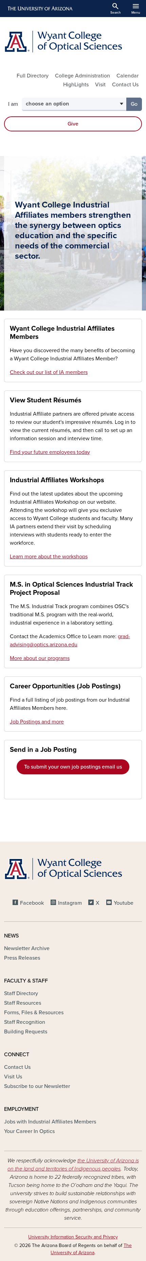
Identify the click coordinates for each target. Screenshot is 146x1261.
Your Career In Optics (29, 1131)
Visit (100, 84)
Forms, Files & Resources (33, 1012)
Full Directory (33, 75)
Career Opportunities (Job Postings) (65, 686)
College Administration (82, 75)
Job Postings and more (37, 721)
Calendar (127, 75)
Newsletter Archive (27, 948)
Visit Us (13, 1076)
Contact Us (125, 84)
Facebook (32, 903)
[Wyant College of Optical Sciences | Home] (73, 42)
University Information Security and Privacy (73, 1237)
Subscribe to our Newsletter (37, 1086)
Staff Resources (22, 1003)
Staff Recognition (24, 1022)
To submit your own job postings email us (73, 766)
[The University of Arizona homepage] (39, 8)
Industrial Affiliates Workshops (57, 480)
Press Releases (22, 958)
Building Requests (25, 1031)
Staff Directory (21, 993)
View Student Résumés (45, 400)
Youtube (123, 903)
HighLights (76, 84)
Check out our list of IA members (49, 372)
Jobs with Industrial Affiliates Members (50, 1121)
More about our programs (40, 658)
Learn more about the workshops (49, 556)
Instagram (70, 903)
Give (73, 123)
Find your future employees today (50, 452)
